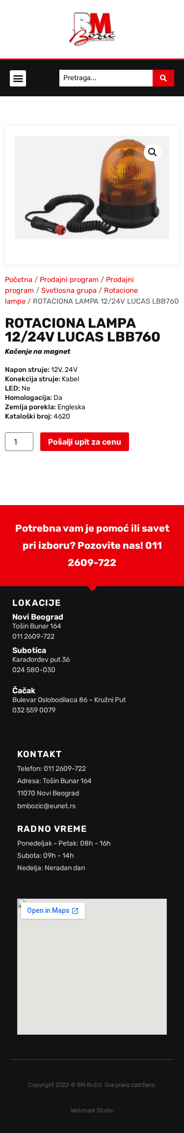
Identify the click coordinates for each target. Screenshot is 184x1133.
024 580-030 (33, 670)
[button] (18, 78)
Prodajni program (69, 279)
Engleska (71, 407)
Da (57, 398)
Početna (18, 279)
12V (56, 370)
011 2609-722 (33, 636)
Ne (26, 388)
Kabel (70, 379)
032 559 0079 (33, 710)
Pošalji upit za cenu (84, 442)
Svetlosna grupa (69, 290)
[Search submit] (163, 78)
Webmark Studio (92, 1110)
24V (71, 370)
